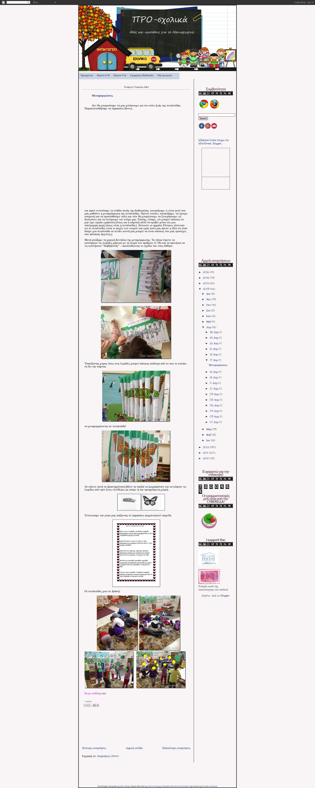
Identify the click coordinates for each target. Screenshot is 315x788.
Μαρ (209, 429)
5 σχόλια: (88, 701)
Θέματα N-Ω (120, 75)
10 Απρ (214, 388)
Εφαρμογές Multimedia (142, 75)
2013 (206, 289)
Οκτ (209, 304)
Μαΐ (209, 321)
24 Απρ (214, 337)
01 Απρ (214, 422)
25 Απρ (214, 332)
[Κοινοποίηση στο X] (91, 705)
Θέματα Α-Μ (103, 75)
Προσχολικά (87, 75)
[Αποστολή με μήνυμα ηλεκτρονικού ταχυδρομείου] (85, 705)
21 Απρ (214, 348)
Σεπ (208, 310)
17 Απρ (214, 360)
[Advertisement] (120, 738)
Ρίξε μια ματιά (165, 75)
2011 (206, 452)
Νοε (209, 299)
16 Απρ (214, 371)
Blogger (225, 595)
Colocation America (209, 786)
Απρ (209, 327)
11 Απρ (214, 383)
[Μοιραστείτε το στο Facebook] (94, 705)
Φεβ (209, 434)
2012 (206, 447)
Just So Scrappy (154, 786)
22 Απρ (214, 343)
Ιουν (209, 316)
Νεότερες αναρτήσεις (94, 748)
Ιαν (208, 440)
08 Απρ (215, 399)
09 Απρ (215, 394)
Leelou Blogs (124, 786)
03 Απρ (215, 416)
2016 (206, 272)
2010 (206, 458)
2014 (206, 283)
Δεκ (208, 293)
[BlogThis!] (88, 705)
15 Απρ (214, 377)
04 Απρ (215, 411)
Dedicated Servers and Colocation (175, 786)
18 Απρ (214, 354)
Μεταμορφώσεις (102, 95)
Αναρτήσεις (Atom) (108, 756)
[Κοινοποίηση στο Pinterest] (97, 705)
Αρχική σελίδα (134, 748)
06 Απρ (215, 405)
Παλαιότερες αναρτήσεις (176, 748)
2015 (206, 277)
